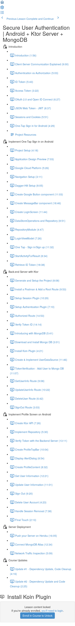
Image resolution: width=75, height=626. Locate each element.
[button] (2, 3)
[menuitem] (2, 8)
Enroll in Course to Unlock (37, 615)
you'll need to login (52, 610)
